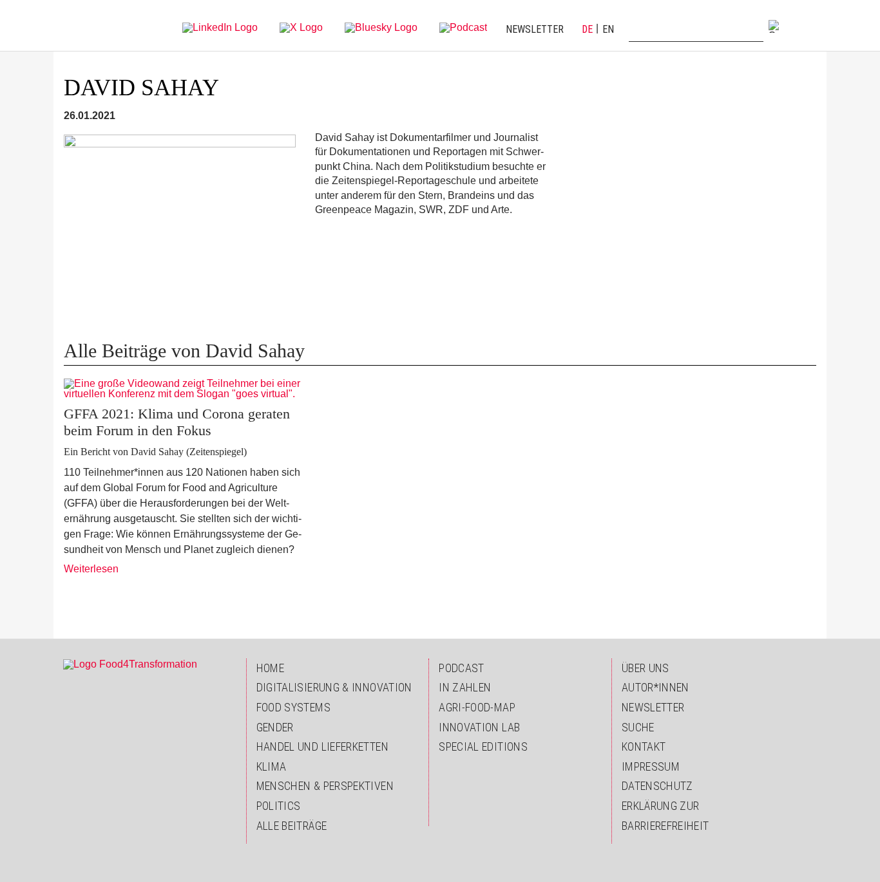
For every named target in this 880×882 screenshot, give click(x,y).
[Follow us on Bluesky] (381, 26)
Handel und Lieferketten (322, 746)
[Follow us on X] (301, 26)
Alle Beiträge (291, 825)
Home (270, 668)
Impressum (651, 766)
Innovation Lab (479, 727)
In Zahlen (465, 687)
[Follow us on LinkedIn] (220, 26)
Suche (638, 727)
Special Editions (483, 746)
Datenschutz (657, 786)
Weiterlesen (91, 568)
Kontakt (644, 746)
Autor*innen (655, 687)
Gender (275, 727)
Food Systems (293, 707)
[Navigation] (804, 25)
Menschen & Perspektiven (325, 786)
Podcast (461, 668)
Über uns (645, 668)
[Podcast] (463, 26)
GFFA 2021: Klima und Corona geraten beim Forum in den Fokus (177, 422)
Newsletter (535, 29)
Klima (271, 766)
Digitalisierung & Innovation (334, 687)
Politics (278, 805)
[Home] (90, 25)
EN (608, 29)
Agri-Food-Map (477, 707)
